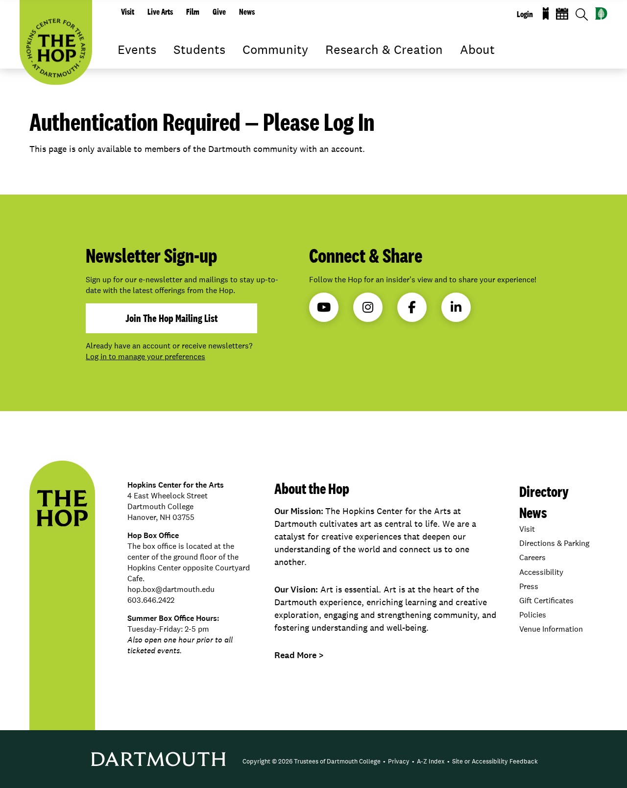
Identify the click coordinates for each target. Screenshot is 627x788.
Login (525, 14)
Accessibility (541, 572)
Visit (127, 11)
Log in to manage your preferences (145, 356)
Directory (544, 491)
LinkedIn (456, 307)
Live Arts (160, 11)
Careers (532, 557)
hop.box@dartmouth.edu (171, 589)
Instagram (368, 307)
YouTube (323, 307)
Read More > (299, 655)
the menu (125, 64)
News (247, 11)
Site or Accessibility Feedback (495, 761)
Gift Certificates (546, 600)
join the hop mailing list (171, 318)
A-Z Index (431, 761)
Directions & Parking (554, 543)
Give (219, 11)
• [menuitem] (384, 761)
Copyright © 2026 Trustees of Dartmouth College (311, 761)
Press (528, 586)
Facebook (412, 307)
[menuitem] (311, 761)
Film (192, 11)
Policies (532, 615)
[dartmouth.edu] (601, 13)
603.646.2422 (150, 600)
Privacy (399, 761)
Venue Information (551, 629)
